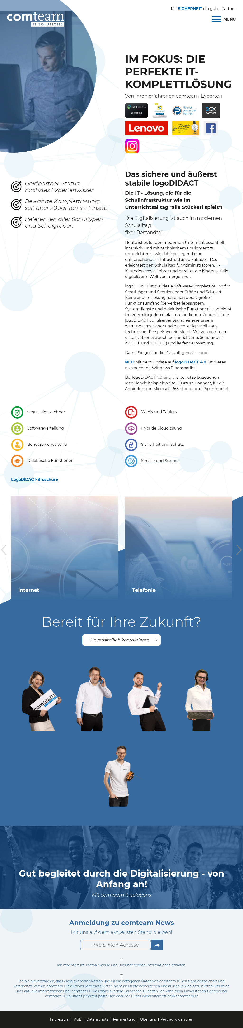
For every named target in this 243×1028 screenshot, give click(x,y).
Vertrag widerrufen (177, 1019)
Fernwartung (124, 1019)
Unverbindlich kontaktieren (119, 640)
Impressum (59, 1019)
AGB (78, 1019)
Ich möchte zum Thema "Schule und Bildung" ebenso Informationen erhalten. (121, 965)
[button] (239, 550)
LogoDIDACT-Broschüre (34, 479)
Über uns (148, 1019)
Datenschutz (97, 1019)
